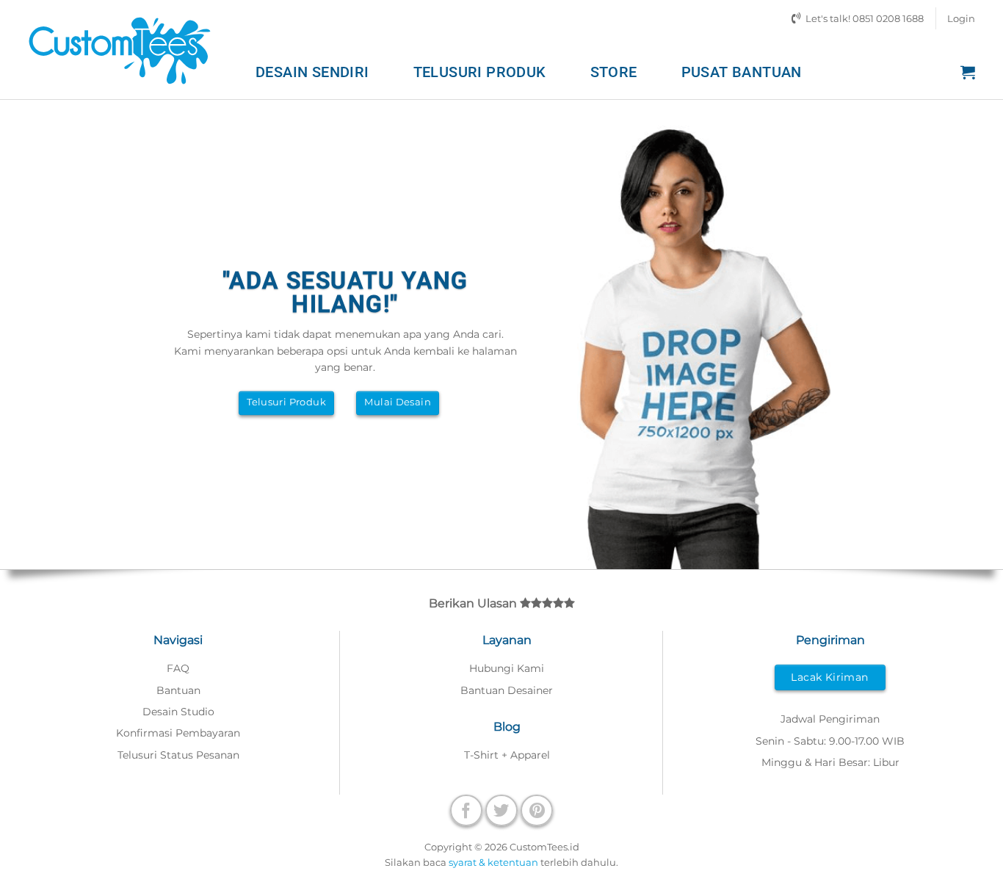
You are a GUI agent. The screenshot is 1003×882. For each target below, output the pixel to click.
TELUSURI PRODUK (479, 72)
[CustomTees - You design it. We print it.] (119, 49)
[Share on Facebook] (466, 810)
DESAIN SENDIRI (312, 72)
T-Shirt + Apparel (507, 755)
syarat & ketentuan (493, 862)
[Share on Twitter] (501, 810)
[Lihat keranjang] (967, 72)
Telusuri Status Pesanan (178, 755)
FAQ (178, 668)
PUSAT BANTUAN (741, 72)
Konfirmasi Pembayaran (178, 733)
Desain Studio (178, 711)
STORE (613, 72)
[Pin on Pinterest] (537, 810)
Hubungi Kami (506, 668)
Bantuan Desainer (506, 690)
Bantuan (178, 690)
